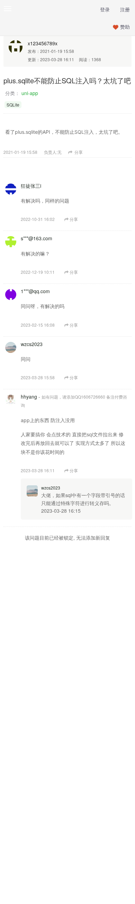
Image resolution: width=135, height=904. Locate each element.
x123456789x (42, 43)
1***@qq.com (35, 291)
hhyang (29, 396)
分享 (78, 152)
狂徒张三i (31, 185)
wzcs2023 (32, 344)
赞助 (125, 26)
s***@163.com (36, 238)
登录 (105, 9)
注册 (125, 9)
